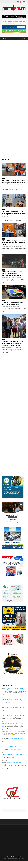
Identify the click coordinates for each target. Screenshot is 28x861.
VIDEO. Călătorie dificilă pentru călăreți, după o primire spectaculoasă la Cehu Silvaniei (12, 273)
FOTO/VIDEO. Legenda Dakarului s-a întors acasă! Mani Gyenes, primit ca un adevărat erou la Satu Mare (13, 182)
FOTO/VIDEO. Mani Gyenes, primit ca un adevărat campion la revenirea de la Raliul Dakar (14, 213)
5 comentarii (18, 246)
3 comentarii (18, 347)
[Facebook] (18, 2)
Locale (3, 178)
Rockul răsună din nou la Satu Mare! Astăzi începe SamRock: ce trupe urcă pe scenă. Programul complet (13, 725)
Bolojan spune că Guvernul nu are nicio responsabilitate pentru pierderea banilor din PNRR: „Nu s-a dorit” (13, 690)
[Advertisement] (14, 99)
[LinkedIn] (23, 2)
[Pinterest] (20, 2)
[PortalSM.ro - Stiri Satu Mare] (14, 11)
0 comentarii (18, 216)
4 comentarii (19, 277)
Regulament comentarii (16, 856)
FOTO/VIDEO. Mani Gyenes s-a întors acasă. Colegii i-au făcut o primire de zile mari (14, 242)
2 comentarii (18, 186)
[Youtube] (25, 2)
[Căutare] (24, 38)
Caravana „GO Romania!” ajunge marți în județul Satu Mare (12, 303)
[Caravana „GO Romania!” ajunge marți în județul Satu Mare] (14, 292)
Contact (8, 856)
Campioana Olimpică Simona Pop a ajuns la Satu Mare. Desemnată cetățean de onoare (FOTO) (13, 343)
